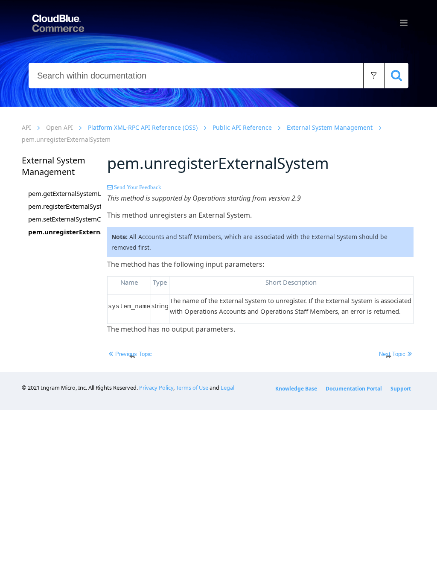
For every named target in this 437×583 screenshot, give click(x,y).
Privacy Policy (156, 387)
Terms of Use (192, 387)
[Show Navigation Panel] (403, 23)
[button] (374, 75)
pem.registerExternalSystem (64, 206)
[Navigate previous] (132, 356)
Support (400, 388)
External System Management (330, 127)
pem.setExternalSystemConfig (64, 219)
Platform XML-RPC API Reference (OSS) (143, 127)
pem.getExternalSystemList (64, 193)
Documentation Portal (354, 388)
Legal (227, 387)
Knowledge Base (296, 388)
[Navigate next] (388, 356)
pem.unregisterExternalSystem (64, 231)
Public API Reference (242, 127)
